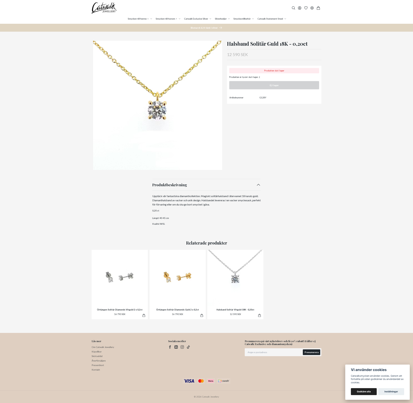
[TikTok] (188, 347)
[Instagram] (182, 347)
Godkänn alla (364, 391)
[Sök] (293, 8)
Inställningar (391, 391)
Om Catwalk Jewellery (103, 347)
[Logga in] (300, 8)
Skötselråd (97, 356)
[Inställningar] (312, 8)
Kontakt (96, 369)
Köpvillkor (97, 351)
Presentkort (98, 365)
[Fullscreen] (158, 105)
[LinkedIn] (176, 347)
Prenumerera (312, 352)
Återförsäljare (99, 360)
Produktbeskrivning (169, 185)
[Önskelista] (306, 8)
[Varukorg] (318, 8)
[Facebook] (170, 347)
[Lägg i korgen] (144, 315)
